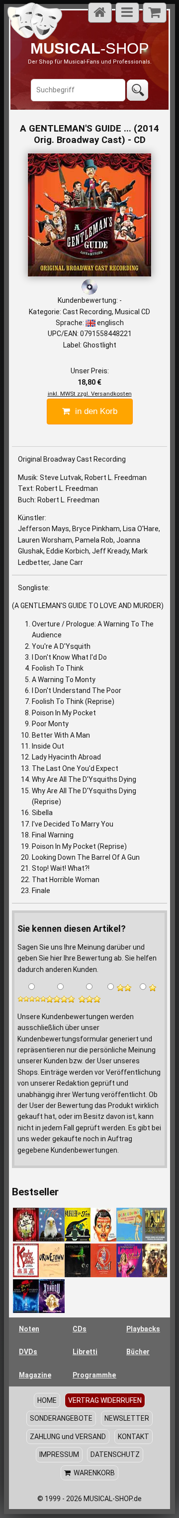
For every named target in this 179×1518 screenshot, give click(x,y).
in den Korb (93, 411)
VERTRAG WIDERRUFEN (105, 1400)
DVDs (28, 1352)
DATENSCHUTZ (115, 1454)
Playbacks (143, 1329)
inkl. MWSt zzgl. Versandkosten (90, 393)
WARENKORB (93, 1473)
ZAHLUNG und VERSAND (68, 1437)
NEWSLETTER (126, 1418)
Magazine (35, 1375)
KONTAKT (133, 1437)
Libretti (85, 1352)
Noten (29, 1329)
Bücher (138, 1352)
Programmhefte (94, 1375)
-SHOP (89, 48)
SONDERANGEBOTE (61, 1418)
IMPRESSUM (59, 1454)
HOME (47, 1400)
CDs (80, 1329)
